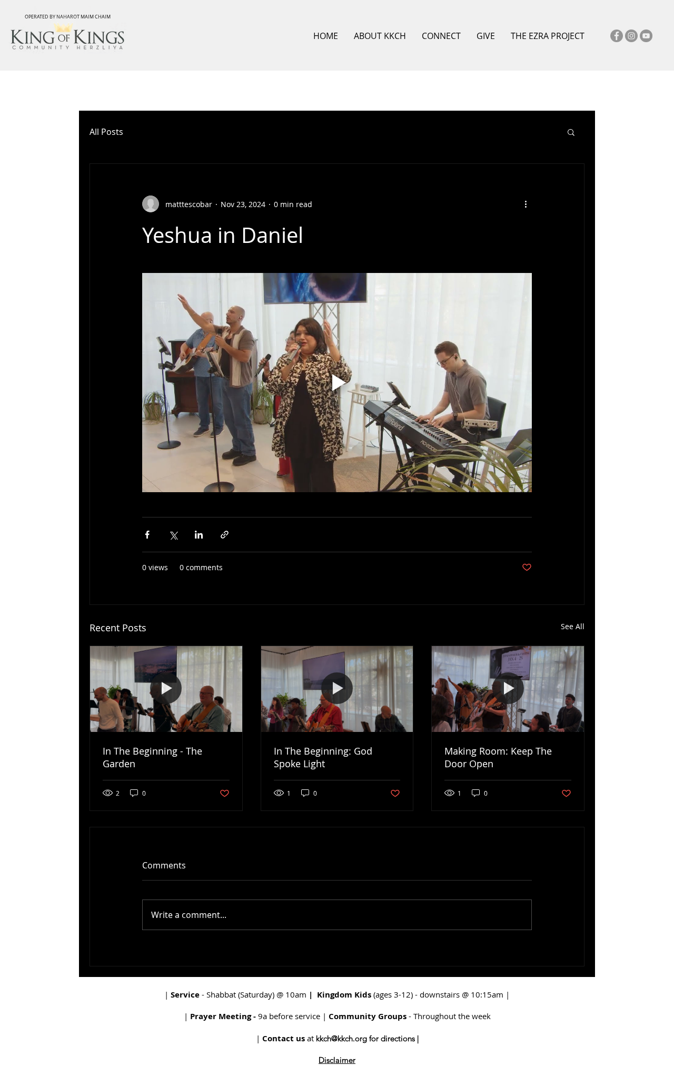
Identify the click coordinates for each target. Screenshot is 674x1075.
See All (572, 626)
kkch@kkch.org (341, 1038)
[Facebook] (616, 36)
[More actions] (525, 204)
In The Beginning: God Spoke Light (323, 757)
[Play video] (337, 382)
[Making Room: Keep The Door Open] (508, 688)
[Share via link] (225, 535)
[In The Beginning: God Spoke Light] (337, 688)
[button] (571, 132)
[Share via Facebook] (147, 535)
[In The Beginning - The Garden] (166, 688)
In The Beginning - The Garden (152, 757)
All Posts (106, 132)
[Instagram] (631, 36)
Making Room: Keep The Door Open (498, 757)
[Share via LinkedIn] (199, 535)
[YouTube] (646, 36)
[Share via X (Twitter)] (173, 535)
